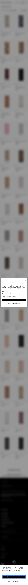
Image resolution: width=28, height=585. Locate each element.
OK (14, 299)
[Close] (14, 562)
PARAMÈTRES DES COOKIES (14, 303)
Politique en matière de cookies (9, 296)
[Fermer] (25, 280)
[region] (14, 292)
